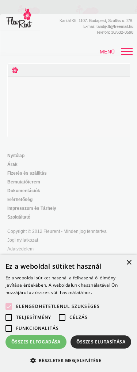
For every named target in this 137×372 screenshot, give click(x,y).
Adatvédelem (20, 249)
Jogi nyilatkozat (22, 240)
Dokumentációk (23, 190)
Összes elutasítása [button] (100, 342)
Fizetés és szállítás (27, 173)
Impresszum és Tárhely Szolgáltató (31, 213)
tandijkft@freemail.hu (114, 26)
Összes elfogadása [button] (36, 342)
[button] (68, 360)
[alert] (68, 313)
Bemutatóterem (23, 182)
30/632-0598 (122, 32)
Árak (12, 164)
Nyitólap (15, 155)
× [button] (129, 262)
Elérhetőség (20, 199)
